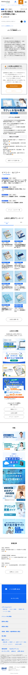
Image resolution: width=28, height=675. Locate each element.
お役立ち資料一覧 (14, 319)
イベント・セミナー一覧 (14, 209)
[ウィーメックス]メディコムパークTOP (14, 5)
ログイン (14, 91)
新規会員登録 (14, 86)
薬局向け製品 (5, 621)
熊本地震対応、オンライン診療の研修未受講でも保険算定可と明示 (13, 558)
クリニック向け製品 (6, 616)
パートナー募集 (6, 611)
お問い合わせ (21, 651)
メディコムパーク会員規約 (19, 667)
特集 (25, 642)
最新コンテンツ (24, 5)
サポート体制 (13, 609)
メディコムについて (6, 607)
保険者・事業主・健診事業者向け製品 (11, 631)
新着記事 (5, 642)
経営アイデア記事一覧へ (14, 160)
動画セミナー (14, 409)
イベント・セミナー (14, 416)
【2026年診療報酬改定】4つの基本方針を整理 (14, 130)
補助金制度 (4, 648)
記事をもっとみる (14, 571)
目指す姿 (5, 609)
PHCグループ (3, 5)
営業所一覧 (21, 609)
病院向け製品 (5, 626)
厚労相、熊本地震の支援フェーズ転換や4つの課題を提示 (13, 550)
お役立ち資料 (14, 413)
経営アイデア (19, 642)
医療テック (12, 642)
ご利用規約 (10, 667)
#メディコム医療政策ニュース (7, 25)
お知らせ (13, 651)
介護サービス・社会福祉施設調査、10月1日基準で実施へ (13, 565)
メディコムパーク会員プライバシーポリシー (14, 669)
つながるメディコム (14, 648)
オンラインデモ (5, 651)
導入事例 (4, 636)
